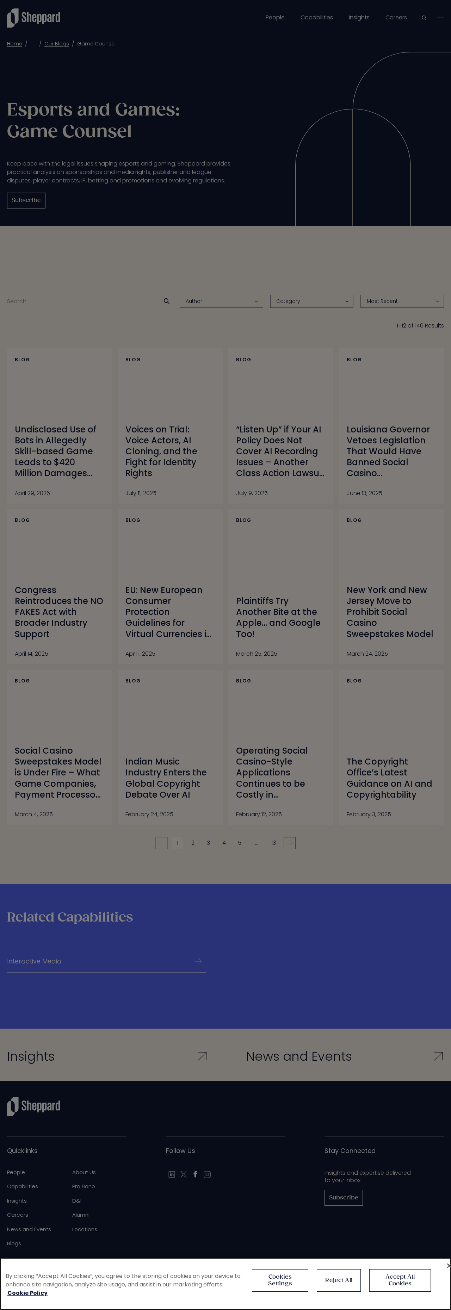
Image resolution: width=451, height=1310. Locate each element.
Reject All (338, 1280)
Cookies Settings (280, 1280)
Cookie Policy (27, 1293)
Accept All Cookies (400, 1280)
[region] (225, 1284)
